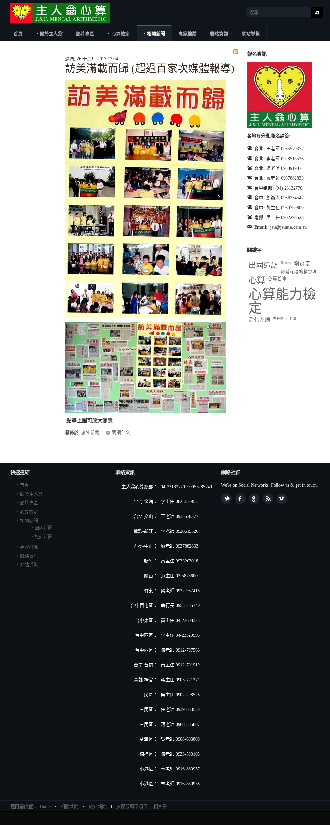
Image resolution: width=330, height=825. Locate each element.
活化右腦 (259, 320)
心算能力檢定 (282, 301)
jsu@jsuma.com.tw (288, 227)
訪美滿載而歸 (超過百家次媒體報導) (149, 68)
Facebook (240, 498)
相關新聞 (29, 520)
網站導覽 (29, 564)
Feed (268, 498)
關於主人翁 (31, 494)
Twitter (226, 498)
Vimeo (282, 498)
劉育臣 (302, 264)
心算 (256, 280)
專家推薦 (29, 547)
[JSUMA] (60, 13)
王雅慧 (278, 319)
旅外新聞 (90, 432)
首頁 (24, 485)
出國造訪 (263, 265)
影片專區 (29, 502)
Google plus (254, 498)
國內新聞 (43, 527)
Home (45, 806)
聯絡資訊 (29, 556)
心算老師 (277, 278)
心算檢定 (29, 512)
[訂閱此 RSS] (235, 51)
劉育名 (286, 263)
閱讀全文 (121, 432)
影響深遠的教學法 (299, 271)
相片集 (291, 319)
